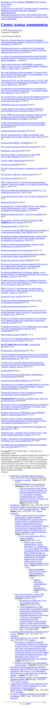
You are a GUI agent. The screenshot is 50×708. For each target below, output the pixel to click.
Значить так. (15, 505)
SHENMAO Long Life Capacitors (14, 105)
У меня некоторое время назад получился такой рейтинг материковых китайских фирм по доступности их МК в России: (23, 125)
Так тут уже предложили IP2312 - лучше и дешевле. (33, 537)
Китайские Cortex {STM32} (12, 297)
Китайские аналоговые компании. (14, 306)
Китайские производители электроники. (17, 250)
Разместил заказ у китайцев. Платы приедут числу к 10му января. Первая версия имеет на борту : (24, 434)
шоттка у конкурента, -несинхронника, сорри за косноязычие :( (40, 584)
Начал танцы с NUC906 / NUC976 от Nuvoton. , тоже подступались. (22, 221)
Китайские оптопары (9, 164)
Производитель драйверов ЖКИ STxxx (16, 381)
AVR (33, 15)
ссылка (39, 511)
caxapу (44, 702)
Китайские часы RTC (9, 178)
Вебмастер (28, 703)
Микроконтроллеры (9, 15)
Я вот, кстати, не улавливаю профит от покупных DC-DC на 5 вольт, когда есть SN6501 (24, 340)
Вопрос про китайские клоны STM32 (16, 260)
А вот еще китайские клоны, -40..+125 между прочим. (22, 196)
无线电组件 (29, 2)
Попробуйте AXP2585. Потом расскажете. (27, 476)
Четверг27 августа (6, 5)
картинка (14, 513)
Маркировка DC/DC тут (10, 226)
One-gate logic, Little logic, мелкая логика (17, 174)
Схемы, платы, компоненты (24, 24)
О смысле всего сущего (10, 8)
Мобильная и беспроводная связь (14, 11)
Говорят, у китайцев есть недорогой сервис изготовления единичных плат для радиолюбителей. (24, 440)
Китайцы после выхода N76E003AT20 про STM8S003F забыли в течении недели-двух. (23, 414)
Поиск (37, 2)
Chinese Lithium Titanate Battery (13, 161)
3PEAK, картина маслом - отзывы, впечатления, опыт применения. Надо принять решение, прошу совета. (22, 136)
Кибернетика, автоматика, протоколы (27, 17)
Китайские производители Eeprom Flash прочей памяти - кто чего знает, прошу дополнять (23, 255)
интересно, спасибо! (23, 480)
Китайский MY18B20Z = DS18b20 (14, 143)
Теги (15, 2)
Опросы (43, 2)
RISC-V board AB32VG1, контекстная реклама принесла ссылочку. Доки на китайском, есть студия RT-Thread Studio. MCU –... (25, 184)
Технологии (7, 17)
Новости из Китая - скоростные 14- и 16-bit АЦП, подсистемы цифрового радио (20, 156)
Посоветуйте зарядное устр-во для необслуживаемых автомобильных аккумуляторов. (22, 394)
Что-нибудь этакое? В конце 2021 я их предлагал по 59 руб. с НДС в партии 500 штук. (29, 508)
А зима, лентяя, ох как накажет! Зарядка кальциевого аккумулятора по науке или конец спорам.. (22, 110)
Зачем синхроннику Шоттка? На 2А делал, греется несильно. (38, 571)
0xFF (21, 8)
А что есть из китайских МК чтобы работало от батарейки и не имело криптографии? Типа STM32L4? (25, 231)
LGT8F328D (6, 371)
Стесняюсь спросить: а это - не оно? (24, 638)
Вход (3, 2)
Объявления (11, 13)
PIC (36, 15)
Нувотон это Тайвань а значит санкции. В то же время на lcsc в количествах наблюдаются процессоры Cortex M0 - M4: (24, 320)
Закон (3, 4)
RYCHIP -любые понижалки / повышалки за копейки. (22, 168)
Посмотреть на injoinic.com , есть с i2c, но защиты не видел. (33, 602)
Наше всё (8, 2)
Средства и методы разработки (36, 8)
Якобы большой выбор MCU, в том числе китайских (22, 214)
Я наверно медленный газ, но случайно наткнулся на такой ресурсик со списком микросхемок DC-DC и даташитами (24, 329)
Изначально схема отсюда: (11, 151)
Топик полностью (15, 30)
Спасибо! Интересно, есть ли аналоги (30, 484)
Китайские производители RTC (13, 131)
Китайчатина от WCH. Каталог (13, 351)
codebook (20, 2)
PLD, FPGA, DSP (23, 15)
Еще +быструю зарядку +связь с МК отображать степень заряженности (29, 595)
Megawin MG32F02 (8, 202)
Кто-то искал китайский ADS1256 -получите (19, 147)
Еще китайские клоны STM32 (13, 335)
